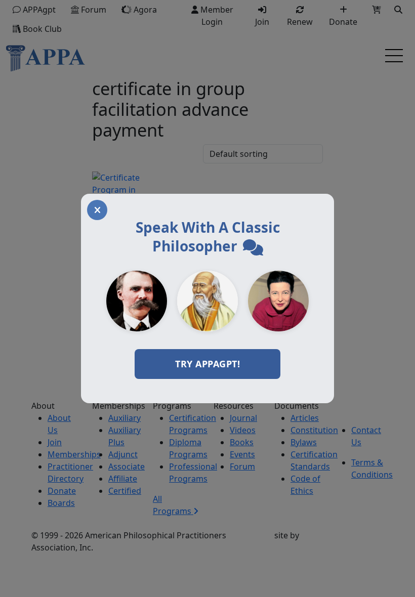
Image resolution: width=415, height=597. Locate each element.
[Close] (97, 210)
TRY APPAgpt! (207, 364)
